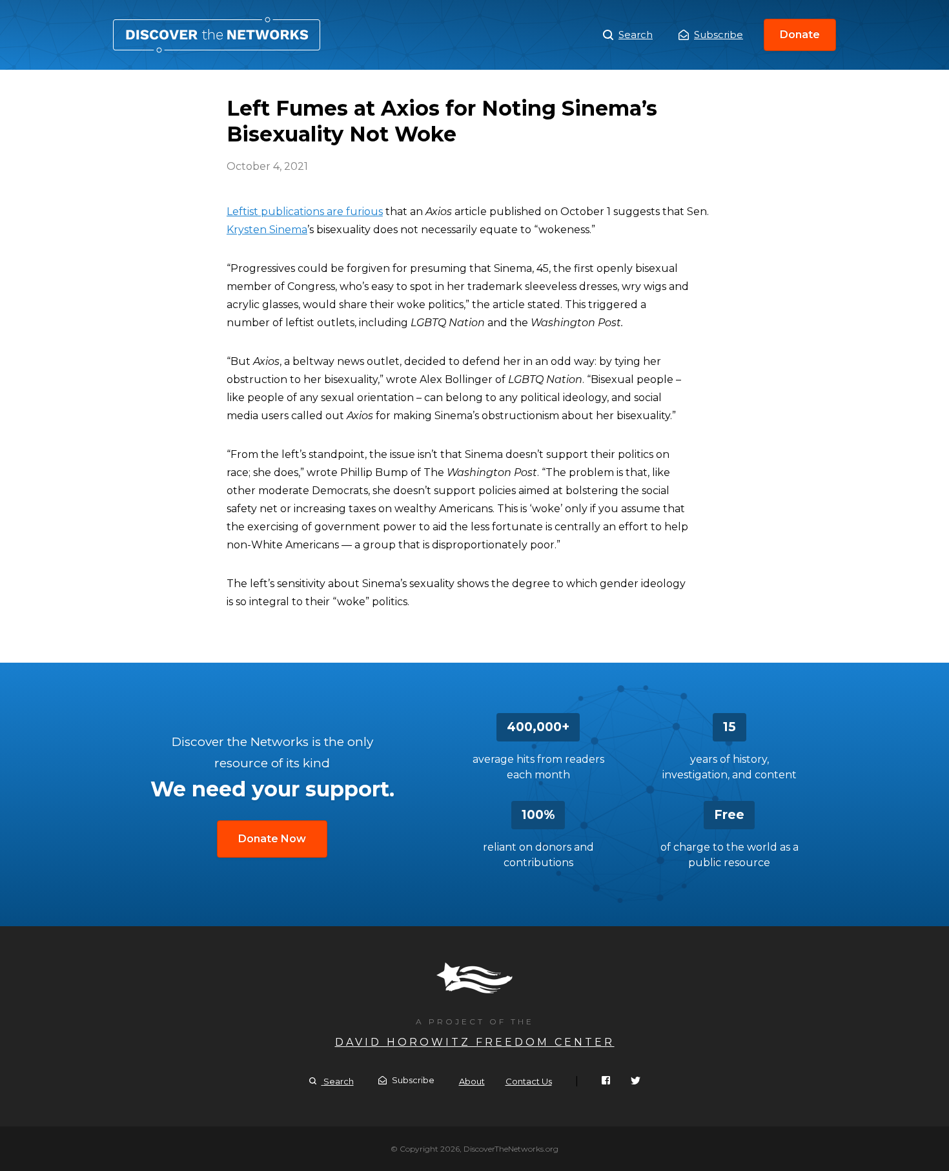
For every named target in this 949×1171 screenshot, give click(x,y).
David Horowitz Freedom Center (475, 1042)
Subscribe (718, 34)
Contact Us (528, 1081)
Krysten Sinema (267, 229)
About (472, 1081)
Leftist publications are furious (305, 211)
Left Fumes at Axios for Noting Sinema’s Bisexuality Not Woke (216, 35)
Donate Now (272, 839)
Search (635, 34)
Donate (800, 34)
